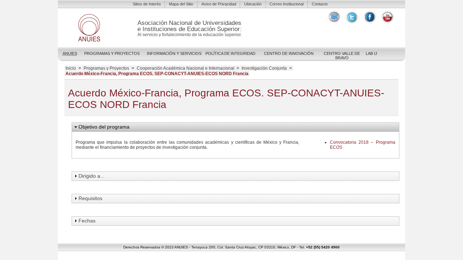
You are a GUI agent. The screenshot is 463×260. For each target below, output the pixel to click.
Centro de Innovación (289, 53)
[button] (235, 127)
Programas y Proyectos (112, 53)
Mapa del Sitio (181, 4)
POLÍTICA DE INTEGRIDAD (230, 53)
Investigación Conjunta (264, 68)
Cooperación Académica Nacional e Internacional (185, 68)
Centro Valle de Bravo (342, 55)
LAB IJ (371, 53)
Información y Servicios (174, 53)
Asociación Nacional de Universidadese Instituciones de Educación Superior (189, 26)
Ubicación (253, 4)
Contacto (320, 4)
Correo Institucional (286, 4)
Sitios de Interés (147, 4)
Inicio (70, 68)
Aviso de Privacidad (218, 4)
